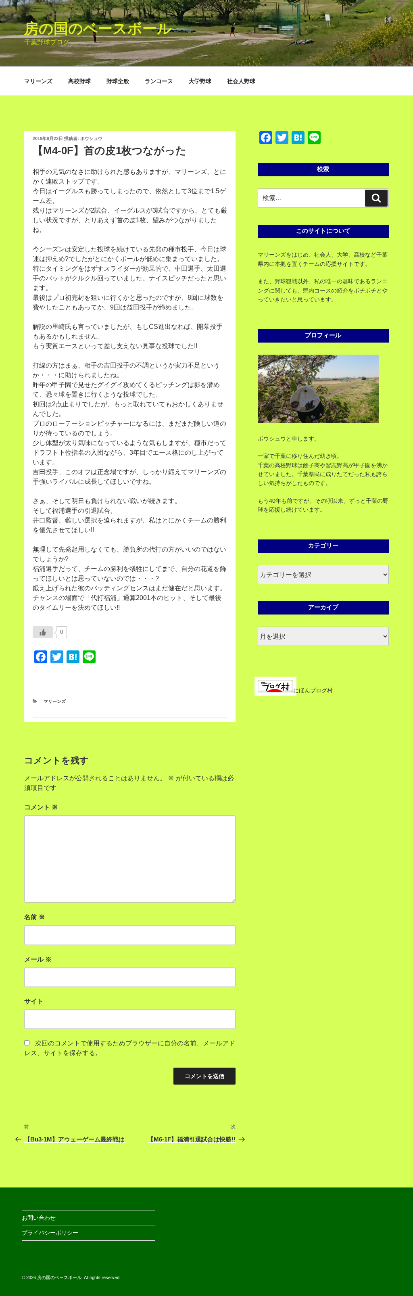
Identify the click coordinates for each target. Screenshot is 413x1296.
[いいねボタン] (43, 632)
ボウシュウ (91, 138)
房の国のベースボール (98, 28)
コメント (41, 807)
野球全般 (117, 81)
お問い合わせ (39, 1217)
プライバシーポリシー (50, 1232)
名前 (34, 916)
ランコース (159, 81)
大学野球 (200, 81)
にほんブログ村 (313, 690)
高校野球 (79, 81)
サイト (34, 1001)
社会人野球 (241, 81)
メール (38, 959)
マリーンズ (38, 81)
